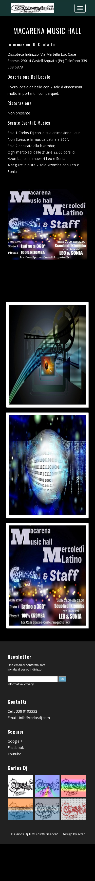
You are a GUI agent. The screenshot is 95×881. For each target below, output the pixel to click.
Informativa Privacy (21, 684)
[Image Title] (47, 354)
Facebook (16, 747)
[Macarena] (47, 575)
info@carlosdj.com (34, 717)
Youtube (14, 753)
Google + (15, 741)
